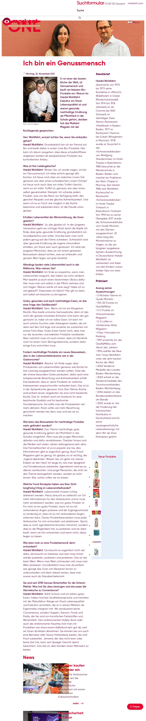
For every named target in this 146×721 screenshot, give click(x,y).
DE (113, 3)
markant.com (135, 3)
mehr (76, 703)
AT (110, 3)
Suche (81, 10)
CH (106, 3)
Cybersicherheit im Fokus (70, 715)
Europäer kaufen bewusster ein (71, 667)
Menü (130, 22)
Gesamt (120, 3)
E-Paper (135, 706)
